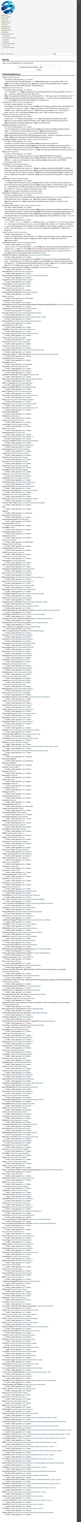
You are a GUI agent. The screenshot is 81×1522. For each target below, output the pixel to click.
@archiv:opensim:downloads (19, 114)
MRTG (4, 1442)
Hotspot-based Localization (12, 602)
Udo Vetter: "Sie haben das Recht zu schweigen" (19, 1306)
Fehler (4, 701)
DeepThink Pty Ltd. (9, 1178)
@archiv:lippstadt (16, 300)
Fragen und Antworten (10, 808)
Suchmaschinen (8, 358)
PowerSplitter (7, 895)
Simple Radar (7, 1364)
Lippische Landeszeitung (11, 1083)
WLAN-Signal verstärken (11, 614)
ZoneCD (5, 940)
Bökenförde (6, 651)
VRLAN (4, 494)
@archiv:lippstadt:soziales (26, 242)
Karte (4, 862)
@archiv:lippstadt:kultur (21, 1046)
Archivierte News (8, 523)
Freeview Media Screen (10, 317)
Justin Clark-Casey (9, 713)
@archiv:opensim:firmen (20, 478)
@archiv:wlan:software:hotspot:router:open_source (29, 750)
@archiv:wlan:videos (45, 1306)
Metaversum (6, 693)
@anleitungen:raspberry (17, 825)
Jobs (4, 540)
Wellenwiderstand (8, 1260)
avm (3, 1264)
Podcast (5, 1066)
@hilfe (21, 808)
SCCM (4, 552)
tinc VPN (5, 1459)
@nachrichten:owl (17, 883)
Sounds (5, 346)
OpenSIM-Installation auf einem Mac (15, 697)
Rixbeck (5, 457)
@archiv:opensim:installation (37, 139)
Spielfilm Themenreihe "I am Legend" (15, 374)
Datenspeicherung (9, 532)
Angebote (5, 280)
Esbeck (4, 664)
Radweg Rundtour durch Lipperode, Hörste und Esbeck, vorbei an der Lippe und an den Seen (36, 1002)
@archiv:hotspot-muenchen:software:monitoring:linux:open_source (32, 1442)
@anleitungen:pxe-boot (14, 218)
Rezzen (4, 1161)
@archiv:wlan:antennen (24, 721)
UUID (4, 1165)
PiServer (5, 825)
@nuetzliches (22, 125)
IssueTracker (6, 424)
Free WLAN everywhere (10, 593)
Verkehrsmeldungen (9, 874)
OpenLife (5, 465)
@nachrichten (11, 540)
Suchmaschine (7, 796)
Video (4, 288)
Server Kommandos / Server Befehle (15, 1219)
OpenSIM (5, 362)
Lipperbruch (6, 680)
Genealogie (6, 783)
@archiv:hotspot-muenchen (17, 232)
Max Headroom (7, 1248)
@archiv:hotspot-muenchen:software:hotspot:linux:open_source (33, 1417)
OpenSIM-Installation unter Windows (15, 255)
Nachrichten (8, 26)
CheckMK (5, 829)
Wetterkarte (6, 498)
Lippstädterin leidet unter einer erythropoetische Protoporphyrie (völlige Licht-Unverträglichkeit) (37, 980)
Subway (5, 907)
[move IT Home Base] (8, 7)
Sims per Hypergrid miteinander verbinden (17, 1223)
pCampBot (6, 1153)
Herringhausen (7, 672)
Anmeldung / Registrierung (12, 569)
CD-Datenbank (7, 548)
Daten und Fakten (8, 849)
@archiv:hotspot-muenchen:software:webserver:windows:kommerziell (38, 1463)
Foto (4, 1232)
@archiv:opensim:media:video (45, 1380)
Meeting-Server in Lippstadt (12, 990)
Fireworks (5, 1343)
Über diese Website (10, 43)
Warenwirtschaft (8, 804)
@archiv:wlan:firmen (13, 1264)
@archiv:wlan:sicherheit (14, 1277)
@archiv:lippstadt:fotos (24, 1037)
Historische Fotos (8, 1037)
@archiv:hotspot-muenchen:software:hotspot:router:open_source (34, 746)
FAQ (3, 151)
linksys (4, 1269)
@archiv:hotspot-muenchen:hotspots (39, 903)
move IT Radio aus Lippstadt (12, 626)
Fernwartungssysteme (10, 519)
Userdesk (5, 800)
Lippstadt (5, 300)
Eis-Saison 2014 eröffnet (11, 944)
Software (5, 767)
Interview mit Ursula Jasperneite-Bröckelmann (18, 618)
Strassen (5, 461)
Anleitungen (8, 17)
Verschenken (6, 643)
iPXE (3, 218)
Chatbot (5, 1335)
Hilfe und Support (8, 858)
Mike (4, 1314)
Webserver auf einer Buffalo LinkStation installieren (20, 267)
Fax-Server (6, 870)
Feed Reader (6, 738)
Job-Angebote (7, 449)
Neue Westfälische (9, 1087)
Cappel (4, 1108)
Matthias (5, 730)
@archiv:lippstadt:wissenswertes (25, 308)
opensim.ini (6, 102)
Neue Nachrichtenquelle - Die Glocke (15, 994)
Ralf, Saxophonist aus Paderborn (14, 1009)
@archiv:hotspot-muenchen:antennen (30, 577)
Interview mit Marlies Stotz (11, 441)
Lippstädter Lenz (8, 1054)
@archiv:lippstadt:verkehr (21, 284)
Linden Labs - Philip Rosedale (13, 1372)
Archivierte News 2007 (10, 1331)
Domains (5, 866)
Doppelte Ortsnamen (9, 125)
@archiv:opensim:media (15, 288)
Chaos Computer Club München (13, 903)
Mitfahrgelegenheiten (10, 1132)
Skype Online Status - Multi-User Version (16, 354)
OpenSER (5, 924)
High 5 (4, 598)
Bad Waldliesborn (8, 1103)
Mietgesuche (6, 1041)
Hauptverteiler (7, 308)
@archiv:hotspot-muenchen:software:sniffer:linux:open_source (31, 1446)
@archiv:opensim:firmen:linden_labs (24, 408)
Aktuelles (7, 36)
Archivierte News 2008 (10, 205)
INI (3, 961)
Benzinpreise (7, 1128)
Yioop (4, 845)
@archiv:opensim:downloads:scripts (28, 313)
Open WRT (6, 746)
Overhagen (6, 1116)
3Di (3, 1174)
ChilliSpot (5, 1417)
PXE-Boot (5, 416)
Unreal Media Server (9, 1438)
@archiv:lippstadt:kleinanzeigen (21, 280)
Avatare (5, 474)
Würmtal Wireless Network (11, 275)
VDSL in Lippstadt (8, 383)
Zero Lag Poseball (8, 1368)
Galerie (4, 779)
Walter (4, 1322)
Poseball (5, 1355)
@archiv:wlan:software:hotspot (26, 1413)
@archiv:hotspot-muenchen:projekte (34, 275)
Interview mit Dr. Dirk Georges (13, 965)
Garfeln (4, 1112)
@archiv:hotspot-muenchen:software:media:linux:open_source (48, 1430)
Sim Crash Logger (8, 1360)
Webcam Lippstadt (9, 47)
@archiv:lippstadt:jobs (21, 449)
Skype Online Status (9, 350)
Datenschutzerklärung (10, 37)
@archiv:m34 (17, 325)
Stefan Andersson (8, 482)
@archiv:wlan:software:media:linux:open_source (43, 1479)
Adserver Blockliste (9, 812)
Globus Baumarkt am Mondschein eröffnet (17, 953)
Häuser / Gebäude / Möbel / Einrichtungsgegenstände (21, 1170)
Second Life (6, 408)
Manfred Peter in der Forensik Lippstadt (16, 622)
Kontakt (7, 39)
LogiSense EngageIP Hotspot (12, 920)
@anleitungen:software (20, 424)
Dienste (7, 20)
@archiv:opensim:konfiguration (22, 102)
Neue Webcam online (9, 998)
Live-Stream (6, 788)
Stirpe (4, 887)
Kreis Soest (6, 883)
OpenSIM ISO (7, 1198)
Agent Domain (7, 1141)
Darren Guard (7, 391)
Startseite (5, 15)
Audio (4, 1227)
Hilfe (6, 24)
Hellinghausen (7, 668)
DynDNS (5, 329)
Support (7, 41)
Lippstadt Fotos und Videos (12, 975)
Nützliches (7, 28)
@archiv (18, 523)
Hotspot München (8, 911)
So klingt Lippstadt (9, 1017)
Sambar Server (7, 1463)
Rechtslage (6, 589)
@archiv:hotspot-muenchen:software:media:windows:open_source (45, 1434)
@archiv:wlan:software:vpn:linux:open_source (26, 1504)
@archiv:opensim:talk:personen (24, 1388)
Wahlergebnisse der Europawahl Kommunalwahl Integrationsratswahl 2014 (29, 304)
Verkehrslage (6, 284)
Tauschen (5, 639)
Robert (4, 1318)
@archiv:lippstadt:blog (64, 304)
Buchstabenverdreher (10, 816)
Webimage (6, 403)
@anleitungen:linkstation (49, 267)
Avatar (4, 337)
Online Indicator (8, 321)
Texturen (5, 114)
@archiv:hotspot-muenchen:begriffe (21, 585)
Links (4, 77)
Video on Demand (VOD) (11, 565)
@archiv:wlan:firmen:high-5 (19, 742)
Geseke (5, 1070)
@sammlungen (18, 548)
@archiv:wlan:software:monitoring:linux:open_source (26, 1492)
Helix (4, 581)
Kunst (4, 1050)
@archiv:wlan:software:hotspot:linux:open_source (28, 1467)
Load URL (5, 1351)
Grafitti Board (7, 1347)
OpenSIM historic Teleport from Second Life (18, 1380)
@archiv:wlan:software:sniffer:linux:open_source (25, 1496)
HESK (4, 833)
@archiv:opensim (13, 77)
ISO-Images (6, 366)
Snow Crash (6, 342)
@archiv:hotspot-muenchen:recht (23, 589)
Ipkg (3, 573)
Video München (8, 606)
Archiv (6, 18)
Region (4, 1157)
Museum (5, 1058)
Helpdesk (5, 536)
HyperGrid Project (8, 486)
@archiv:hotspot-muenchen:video (31, 593)
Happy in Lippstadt (9, 957)
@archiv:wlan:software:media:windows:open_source (40, 1483)
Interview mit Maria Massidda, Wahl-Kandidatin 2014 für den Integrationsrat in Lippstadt (33, 969)
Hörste (4, 676)
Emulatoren (8, 22)
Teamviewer (6, 841)
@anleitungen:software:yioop (26, 891)
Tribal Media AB (7, 1194)
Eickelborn (6, 659)
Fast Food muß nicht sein (11, 333)
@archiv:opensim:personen (22, 391)
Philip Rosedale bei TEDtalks (12, 1384)
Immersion (6, 1149)
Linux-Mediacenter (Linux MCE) (13, 1430)
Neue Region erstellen (10, 1211)
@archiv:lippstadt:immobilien (23, 445)
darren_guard (7, 1388)
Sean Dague (6, 1240)
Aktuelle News (7, 271)
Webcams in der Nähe (10, 1137)
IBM (3, 1182)
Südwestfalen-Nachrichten (11, 1099)
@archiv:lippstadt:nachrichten (19, 1070)
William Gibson (7, 1244)
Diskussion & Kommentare (11, 395)
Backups (5, 771)
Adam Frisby (6, 705)
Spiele (6, 32)
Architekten (6, 1029)
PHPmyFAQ (6, 928)
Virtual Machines (9, 34)
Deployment (6, 515)
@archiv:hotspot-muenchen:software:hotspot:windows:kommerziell (41, 1421)
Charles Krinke (7, 709)
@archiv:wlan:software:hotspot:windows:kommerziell (36, 1471)
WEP (3, 916)
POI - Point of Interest (10, 899)
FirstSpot (5, 1426)
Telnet (4, 436)
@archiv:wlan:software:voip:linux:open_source (34, 1500)
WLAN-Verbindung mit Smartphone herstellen (18, 610)
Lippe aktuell (7, 1079)
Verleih (4, 1033)
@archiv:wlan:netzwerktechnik (19, 494)
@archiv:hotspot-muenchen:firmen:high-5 (24, 730)
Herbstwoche (7, 1046)
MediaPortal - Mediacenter (11, 1434)
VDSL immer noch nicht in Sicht (13, 379)
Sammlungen (8, 30)
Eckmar (4, 1310)
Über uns (7, 45)
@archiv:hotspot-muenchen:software (37, 920)
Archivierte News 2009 (10, 734)
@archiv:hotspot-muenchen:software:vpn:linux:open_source (31, 1455)
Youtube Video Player (10, 503)
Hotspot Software (8, 1326)
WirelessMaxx (7, 1409)
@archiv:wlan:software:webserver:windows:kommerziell (33, 1512)
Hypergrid (5, 1145)
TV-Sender (6, 164)
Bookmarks (6, 775)
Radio (4, 296)
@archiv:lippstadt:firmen (20, 1029)
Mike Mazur (6, 717)
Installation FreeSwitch (10, 193)
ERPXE (4, 821)
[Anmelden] (78, 2)
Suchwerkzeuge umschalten (28, 67)
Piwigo (4, 837)
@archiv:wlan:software (32, 1281)
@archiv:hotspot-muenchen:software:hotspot (31, 1326)
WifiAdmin (6, 936)
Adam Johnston (8, 1236)
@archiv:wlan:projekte (29, 292)
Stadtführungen (8, 1062)
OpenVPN (5, 1455)
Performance (6, 1215)
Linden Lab (6, 1186)
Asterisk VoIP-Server (9, 1450)
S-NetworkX (6, 478)
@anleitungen (19, 358)
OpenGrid (5, 178)
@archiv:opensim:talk (30, 395)
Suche (74, 54)
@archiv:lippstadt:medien (19, 164)
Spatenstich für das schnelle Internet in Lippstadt (20, 1021)
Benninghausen (8, 647)
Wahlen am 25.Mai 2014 (10, 387)
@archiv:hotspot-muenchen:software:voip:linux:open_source (39, 1450)
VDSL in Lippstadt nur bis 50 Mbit (14, 631)
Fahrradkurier (7, 560)
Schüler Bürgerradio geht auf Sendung (16, 1013)
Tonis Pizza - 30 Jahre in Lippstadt (14, 1025)
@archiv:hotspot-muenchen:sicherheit (20, 916)
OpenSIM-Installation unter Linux (14, 139)
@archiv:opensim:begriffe (19, 178)
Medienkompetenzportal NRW (13, 986)
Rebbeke (5, 1120)
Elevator (5, 1339)
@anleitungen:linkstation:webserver (22, 329)
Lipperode (6, 453)
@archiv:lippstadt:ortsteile (19, 453)
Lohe (4, 684)
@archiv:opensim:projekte (24, 486)
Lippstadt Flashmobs (10, 1124)
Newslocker (6, 1091)
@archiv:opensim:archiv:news (29, 205)
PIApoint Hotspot (8, 932)
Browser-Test (7, 544)
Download (5, 88)
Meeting (5, 792)
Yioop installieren (8, 891)
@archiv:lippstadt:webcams (28, 1137)
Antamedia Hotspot (9, 1421)
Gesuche (5, 635)
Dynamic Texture (8, 313)
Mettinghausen (7, 688)
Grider (4, 1203)
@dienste (10, 296)
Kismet (4, 1446)
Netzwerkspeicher (8, 432)
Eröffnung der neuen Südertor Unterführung (18, 949)
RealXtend (6, 1190)
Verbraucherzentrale (9, 242)
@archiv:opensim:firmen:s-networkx (19, 1376)
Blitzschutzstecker (9, 577)
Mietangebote (7, 445)
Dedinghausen (7, 655)
